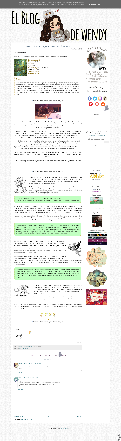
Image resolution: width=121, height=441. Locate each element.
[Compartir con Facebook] (38, 346)
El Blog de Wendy (64, 428)
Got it (100, 4)
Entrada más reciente (19, 416)
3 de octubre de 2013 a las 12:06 (30, 377)
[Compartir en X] (37, 346)
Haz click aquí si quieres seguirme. (97, 135)
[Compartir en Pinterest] (40, 346)
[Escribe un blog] (35, 346)
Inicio (49, 416)
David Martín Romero (23, 348)
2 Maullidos (29, 346)
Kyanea (20, 363)
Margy (20, 377)
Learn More (92, 4)
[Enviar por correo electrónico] (34, 346)
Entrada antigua (77, 416)
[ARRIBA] (119, 437)
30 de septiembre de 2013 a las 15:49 (31, 363)
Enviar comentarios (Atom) (26, 419)
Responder (20, 372)
